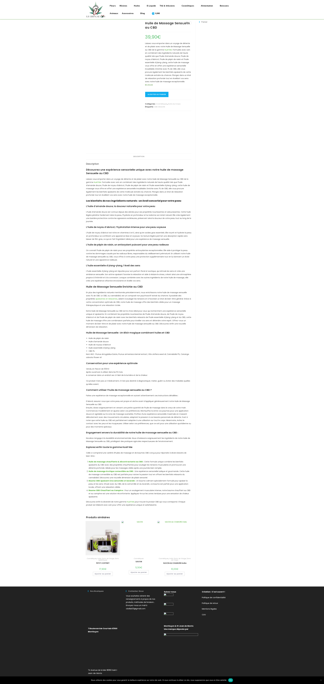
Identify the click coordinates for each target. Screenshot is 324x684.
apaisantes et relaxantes (106, 299)
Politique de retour (210, 603)
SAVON (139, 561)
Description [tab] (138, 156)
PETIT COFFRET (102, 563)
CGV (204, 614)
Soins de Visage (108, 558)
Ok (230, 680)
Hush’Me (168, 50)
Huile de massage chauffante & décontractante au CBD (116, 461)
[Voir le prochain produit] (189, 23)
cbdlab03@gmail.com (135, 608)
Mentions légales (209, 609)
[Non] (321, 680)
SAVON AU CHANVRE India (174, 563)
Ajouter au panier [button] (103, 574)
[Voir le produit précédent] (185, 23)
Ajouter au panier (157, 94)
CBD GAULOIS (159, 107)
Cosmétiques (161, 104)
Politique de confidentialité (214, 597)
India (99, 558)
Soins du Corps (174, 104)
